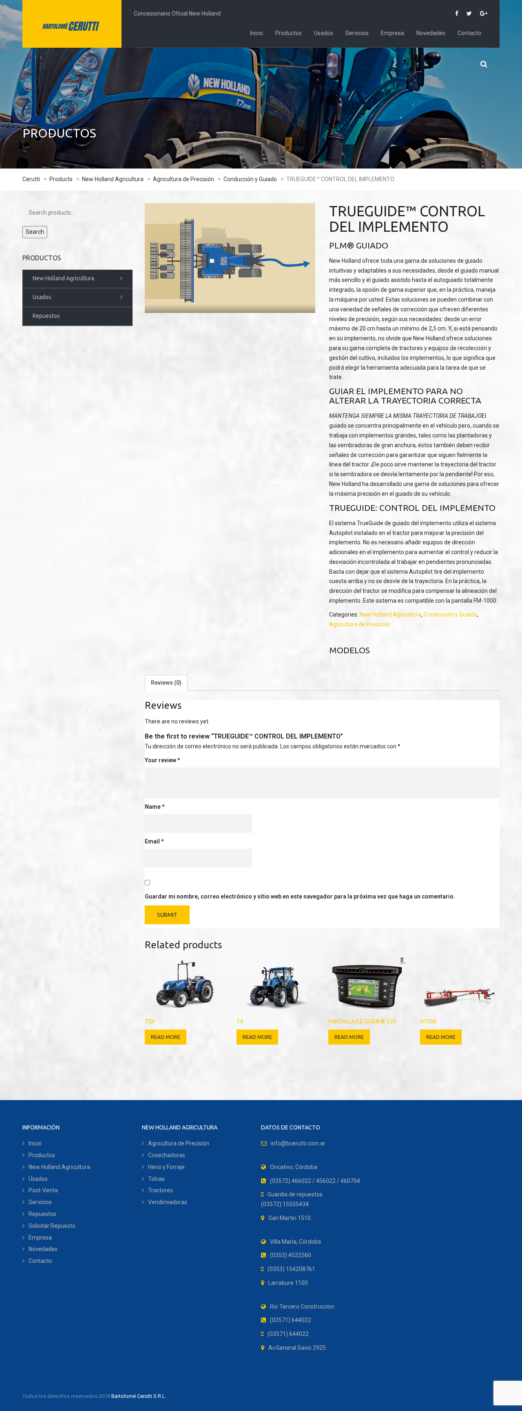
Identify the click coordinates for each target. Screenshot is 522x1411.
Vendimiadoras (167, 1202)
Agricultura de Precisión (359, 624)
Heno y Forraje (166, 1167)
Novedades (430, 33)
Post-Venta (43, 1190)
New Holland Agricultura (390, 614)
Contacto (469, 33)
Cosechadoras (166, 1155)
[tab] (166, 683)
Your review (162, 760)
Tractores (160, 1190)
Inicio (256, 33)
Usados (323, 33)
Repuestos (46, 316)
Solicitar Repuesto (52, 1225)
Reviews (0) (166, 682)
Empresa (392, 33)
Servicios (357, 33)
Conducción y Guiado (450, 614)
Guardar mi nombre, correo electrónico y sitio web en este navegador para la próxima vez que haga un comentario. (300, 896)
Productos (288, 33)
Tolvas (156, 1179)
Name (154, 806)
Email (154, 841)
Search (35, 232)
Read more (165, 1037)
